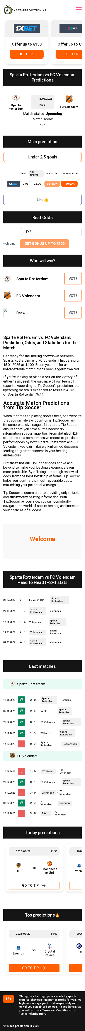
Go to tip (30, 885)
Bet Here (27, 54)
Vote (73, 279)
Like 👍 (42, 200)
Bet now (52, 183)
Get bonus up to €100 (45, 244)
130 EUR (69, 183)
